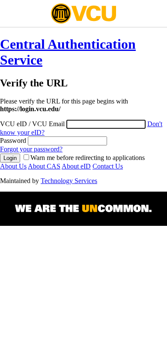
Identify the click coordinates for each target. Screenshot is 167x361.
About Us (13, 166)
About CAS (44, 166)
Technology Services (69, 180)
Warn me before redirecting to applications (87, 157)
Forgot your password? (31, 149)
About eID (76, 166)
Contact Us (107, 166)
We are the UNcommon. (83, 209)
